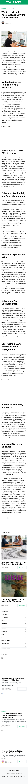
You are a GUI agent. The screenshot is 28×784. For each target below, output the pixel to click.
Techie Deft (13, 2)
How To (3, 626)
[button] (2, 2)
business (4, 518)
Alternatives (5, 614)
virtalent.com (4, 122)
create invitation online (7, 238)
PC (2, 637)
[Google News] (15, 781)
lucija (6, 761)
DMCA (16, 778)
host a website (5, 269)
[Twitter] (14, 781)
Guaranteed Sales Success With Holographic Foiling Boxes (12, 679)
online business (13, 518)
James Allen (7, 688)
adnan (6, 22)
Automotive (4, 617)
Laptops (3, 628)
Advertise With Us (14, 776)
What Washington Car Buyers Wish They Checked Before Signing (13, 563)
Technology (5, 643)
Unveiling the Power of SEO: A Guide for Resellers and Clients (12, 752)
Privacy (12, 778)
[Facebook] (12, 781)
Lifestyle (4, 631)
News (2, 634)
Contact (22, 776)
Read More (22, 567)
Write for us (5, 776)
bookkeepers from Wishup (8, 279)
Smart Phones (5, 640)
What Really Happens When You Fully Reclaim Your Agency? (12, 600)
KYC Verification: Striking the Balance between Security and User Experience (12, 715)
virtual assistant (6, 521)
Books (3, 620)
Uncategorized (5, 648)
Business (3, 8)
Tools (3, 646)
